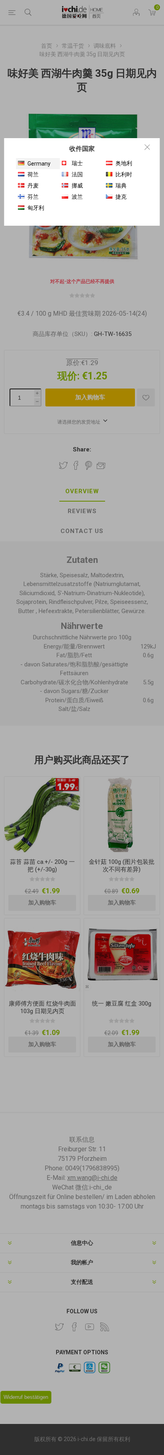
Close (147, 147)
